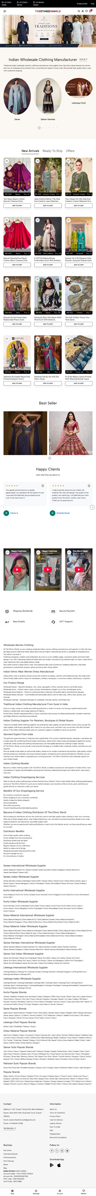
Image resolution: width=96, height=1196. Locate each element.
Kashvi (42, 1018)
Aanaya (81, 1084)
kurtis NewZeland (81, 895)
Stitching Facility (10, 1158)
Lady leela (15, 1079)
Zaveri (82, 1059)
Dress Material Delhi (50, 931)
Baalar (56, 1038)
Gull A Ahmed (42, 1040)
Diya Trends (60, 997)
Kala (90, 1035)
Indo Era (29, 1002)
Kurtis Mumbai (9, 906)
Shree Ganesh (26, 1043)
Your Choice (8, 1051)
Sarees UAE (23, 872)
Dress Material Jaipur (29, 933)
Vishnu (59, 1084)
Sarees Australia (44, 870)
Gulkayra (40, 1051)
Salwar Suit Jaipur (24, 961)
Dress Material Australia (64, 919)
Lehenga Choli (79, 103)
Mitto (15, 1004)
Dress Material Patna (12, 933)
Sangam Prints (31, 1013)
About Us (53, 1109)
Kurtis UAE (8, 897)
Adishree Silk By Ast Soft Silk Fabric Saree (46, 378)
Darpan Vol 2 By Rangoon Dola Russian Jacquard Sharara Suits (78, 259)
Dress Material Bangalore (65, 933)
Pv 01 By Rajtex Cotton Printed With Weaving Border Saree (78, 378)
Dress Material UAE (71, 922)
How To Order (55, 1127)
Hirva (36, 1002)
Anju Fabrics (44, 1004)
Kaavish (6, 1059)
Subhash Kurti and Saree (27, 997)
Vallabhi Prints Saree (71, 1015)
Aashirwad (31, 1051)
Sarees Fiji (21, 870)
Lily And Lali (24, 1079)
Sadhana (63, 1038)
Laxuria (19, 1084)
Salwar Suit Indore (58, 958)
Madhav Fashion (85, 1038)
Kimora (35, 1054)
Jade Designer (84, 1068)
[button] (5, 44)
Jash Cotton (56, 1035)
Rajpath (69, 1013)
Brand (6, 1165)
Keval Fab (15, 1068)
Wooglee (49, 1002)
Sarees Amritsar (67, 883)
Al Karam (7, 1057)
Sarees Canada (31, 870)
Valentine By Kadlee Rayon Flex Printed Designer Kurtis (17, 378)
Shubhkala (18, 1027)
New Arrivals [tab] (30, 151)
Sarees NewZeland (10, 872)
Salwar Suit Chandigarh (73, 961)
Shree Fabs (16, 1057)
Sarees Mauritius (72, 870)
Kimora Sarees (28, 1018)
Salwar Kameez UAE (73, 949)
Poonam (7, 1002)
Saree (17, 119)
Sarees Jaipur (81, 881)
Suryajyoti (29, 1035)
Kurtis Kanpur (9, 908)
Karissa (14, 1002)
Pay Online (7, 1150)
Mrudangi (21, 1002)
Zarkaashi (12, 1018)
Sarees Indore (47, 881)
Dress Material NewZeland (53, 922)
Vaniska (39, 999)
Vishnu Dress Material (65, 1040)
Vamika (59, 1004)
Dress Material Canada (45, 919)
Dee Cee (76, 997)
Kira (36, 1018)
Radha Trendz (73, 1068)
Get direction (9, 1128)
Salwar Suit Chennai (61, 963)
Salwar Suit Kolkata (46, 963)
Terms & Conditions (57, 1113)
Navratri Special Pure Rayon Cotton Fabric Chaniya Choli (15, 259)
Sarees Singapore (58, 870)
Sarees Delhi (36, 881)
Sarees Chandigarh (37, 883)
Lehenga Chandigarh (53, 985)
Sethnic (17, 1015)
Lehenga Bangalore (37, 985)
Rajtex (62, 1013)
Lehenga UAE (25, 974)
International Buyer (11, 1154)
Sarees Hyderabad (23, 881)
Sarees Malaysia (9, 870)
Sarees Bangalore (22, 883)
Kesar (33, 1027)
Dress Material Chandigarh (13, 936)
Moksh (61, 999)
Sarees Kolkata (80, 883)
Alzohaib (51, 1059)
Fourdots (64, 1059)
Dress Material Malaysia (12, 919)
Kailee (40, 997)
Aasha (56, 1068)
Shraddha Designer (28, 1068)
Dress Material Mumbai (12, 931)
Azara (13, 1038)
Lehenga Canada (34, 972)
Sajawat (23, 1051)
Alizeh (69, 997)
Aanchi (26, 1084)
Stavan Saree (8, 1015)
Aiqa (5, 1054)
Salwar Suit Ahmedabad (12, 963)
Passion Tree (20, 999)
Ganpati (25, 1040)
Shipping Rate (55, 1134)
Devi (28, 999)
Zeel (11, 1027)
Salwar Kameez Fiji (30, 947)
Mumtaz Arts (69, 1054)
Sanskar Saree (53, 1013)
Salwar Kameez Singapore (13, 949)
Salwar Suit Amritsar (30, 963)
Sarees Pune (58, 881)
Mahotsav (51, 1015)
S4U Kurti (19, 1081)
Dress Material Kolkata (73, 936)
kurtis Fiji (19, 895)
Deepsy (32, 1040)
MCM (12, 1043)
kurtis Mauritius (68, 895)
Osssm (63, 1002)
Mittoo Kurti (80, 1081)
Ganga (50, 1038)
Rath (75, 1013)
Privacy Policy (55, 1116)
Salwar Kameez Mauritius (33, 949)
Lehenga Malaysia (10, 972)
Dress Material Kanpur (46, 933)
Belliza (71, 1035)
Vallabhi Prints (50, 1084)
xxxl (86, 250)
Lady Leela (71, 1002)
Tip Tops (27, 1004)
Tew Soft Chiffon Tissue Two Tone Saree (77, 318)
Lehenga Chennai (24, 988)
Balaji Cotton (80, 1040)
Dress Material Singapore (13, 922)
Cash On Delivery (56, 1120)
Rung (21, 1004)
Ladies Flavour (86, 997)
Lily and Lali (8, 1004)
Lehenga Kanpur (22, 985)
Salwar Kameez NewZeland (54, 949)
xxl (80, 250)
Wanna (41, 1002)
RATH (13, 1081)
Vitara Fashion (9, 999)
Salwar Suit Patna (10, 961)
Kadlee (75, 999)
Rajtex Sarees (9, 1076)
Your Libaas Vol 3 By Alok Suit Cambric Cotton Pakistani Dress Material (78, 200)
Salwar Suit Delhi (44, 958)
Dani (82, 1051)
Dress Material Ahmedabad (35, 936)
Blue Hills (79, 1002)
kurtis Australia (41, 895)
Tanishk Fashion (65, 1057)
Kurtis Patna (66, 906)
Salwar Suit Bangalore (56, 961)
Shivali (53, 1004)
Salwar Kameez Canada (47, 947)
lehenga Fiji (22, 972)
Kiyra (5, 1018)
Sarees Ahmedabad (53, 883)
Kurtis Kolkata (77, 908)
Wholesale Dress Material (13, 692)
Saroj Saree (43, 1013)
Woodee (54, 999)
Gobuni (59, 1015)
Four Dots (47, 1057)
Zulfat (17, 1043)
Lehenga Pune (64, 983)
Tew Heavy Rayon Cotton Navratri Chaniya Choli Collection (14, 200)
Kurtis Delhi (34, 906)
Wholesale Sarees (10, 687)
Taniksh (6, 997)
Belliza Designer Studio (29, 1059)
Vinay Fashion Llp (57, 1054)
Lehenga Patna (76, 983)
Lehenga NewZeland (11, 974)
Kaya (33, 999)
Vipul (53, 1018)
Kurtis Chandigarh (35, 908)
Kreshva (41, 1084)
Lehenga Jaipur (9, 985)
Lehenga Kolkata (10, 988)
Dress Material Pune (84, 931)
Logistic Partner (56, 1123)
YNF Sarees (84, 1015)
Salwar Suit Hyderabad (28, 958)
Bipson (78, 1035)
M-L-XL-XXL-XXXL (47, 250)
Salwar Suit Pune (72, 958)
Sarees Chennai (9, 886)
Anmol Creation (36, 1015)
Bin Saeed (52, 1040)
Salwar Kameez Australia (66, 947)
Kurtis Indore (45, 906)
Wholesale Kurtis (10, 690)
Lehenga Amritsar (85, 985)
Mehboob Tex (44, 1054)
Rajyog (80, 1013)
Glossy (6, 1043)
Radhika (14, 997)
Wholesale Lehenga (11, 700)
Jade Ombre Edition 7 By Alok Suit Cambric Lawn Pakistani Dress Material (47, 200)
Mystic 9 (88, 1002)
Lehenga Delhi (39, 983)
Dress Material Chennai (12, 938)
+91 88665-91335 (16, 1123)
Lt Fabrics (25, 1015)
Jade (88, 1040)
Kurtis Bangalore (21, 908)
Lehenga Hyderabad (25, 983)
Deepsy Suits (26, 1054)
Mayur (22, 1035)
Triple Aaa (17, 1040)
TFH (45, 1015)
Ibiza (70, 1051)
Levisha (7, 1038)
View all (82, 59)
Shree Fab (7, 1068)
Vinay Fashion (72, 1038)
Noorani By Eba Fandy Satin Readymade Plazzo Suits (15, 318)
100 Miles (83, 999)
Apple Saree (8, 1013)
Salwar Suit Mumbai (11, 958)
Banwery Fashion (27, 1057)
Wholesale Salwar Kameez (13, 695)
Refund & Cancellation (58, 1138)
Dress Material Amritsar (55, 936)
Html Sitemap (9, 1161)
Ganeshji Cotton (23, 1038)
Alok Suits (7, 1035)
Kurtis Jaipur (77, 906)
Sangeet (7, 1084)
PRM (53, 997)
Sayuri (16, 1051)
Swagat (53, 1051)
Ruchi (48, 1018)
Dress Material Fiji (29, 919)
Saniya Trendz (85, 1057)
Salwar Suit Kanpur (39, 961)
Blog (5, 1168)
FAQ (51, 1130)
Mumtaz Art (45, 1035)
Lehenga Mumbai (10, 983)
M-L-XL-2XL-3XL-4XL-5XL (47, 309)
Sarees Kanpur (9, 883)
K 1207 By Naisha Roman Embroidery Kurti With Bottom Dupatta (47, 259)
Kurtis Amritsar (64, 908)
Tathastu (26, 1027)
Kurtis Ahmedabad (51, 908)
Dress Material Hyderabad (31, 931)
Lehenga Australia (48, 972)
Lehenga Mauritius (79, 972)
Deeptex (46, 999)
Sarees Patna (69, 881)
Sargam (76, 1051)
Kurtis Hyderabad (22, 906)
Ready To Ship (53, 151)
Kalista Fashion (19, 1013)
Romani (65, 1035)
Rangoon (47, 997)
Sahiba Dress (62, 1051)
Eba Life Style (74, 1059)
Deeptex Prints (33, 1076)
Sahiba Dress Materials (39, 1038)
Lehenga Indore (52, 983)
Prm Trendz (8, 1040)
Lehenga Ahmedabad (70, 985)
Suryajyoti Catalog (47, 1076)
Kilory (10, 1054)
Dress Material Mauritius (33, 922)
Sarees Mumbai (9, 881)
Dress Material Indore (67, 931)
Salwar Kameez (48, 119)
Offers (70, 151)
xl (76, 250)
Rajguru (33, 1084)
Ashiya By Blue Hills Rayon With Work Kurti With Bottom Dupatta (47, 318)
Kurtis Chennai (9, 911)
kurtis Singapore (55, 895)
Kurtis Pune (56, 906)
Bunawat (88, 1013)
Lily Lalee (68, 999)
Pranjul (37, 1035)
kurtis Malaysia (9, 895)
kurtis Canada (29, 895)
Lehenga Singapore (64, 972)
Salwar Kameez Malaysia (13, 947)
